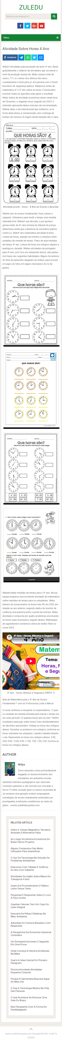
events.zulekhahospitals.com (18, 1034)
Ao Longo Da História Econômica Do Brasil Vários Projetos (30, 840)
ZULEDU (31, 7)
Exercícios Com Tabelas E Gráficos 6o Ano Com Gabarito (29, 868)
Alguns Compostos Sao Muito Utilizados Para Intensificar (27, 850)
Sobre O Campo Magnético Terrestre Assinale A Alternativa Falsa (30, 831)
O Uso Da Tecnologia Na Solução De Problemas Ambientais (30, 859)
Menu (6, 37)
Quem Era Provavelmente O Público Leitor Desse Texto (30, 887)
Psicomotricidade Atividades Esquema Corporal (26, 971)
